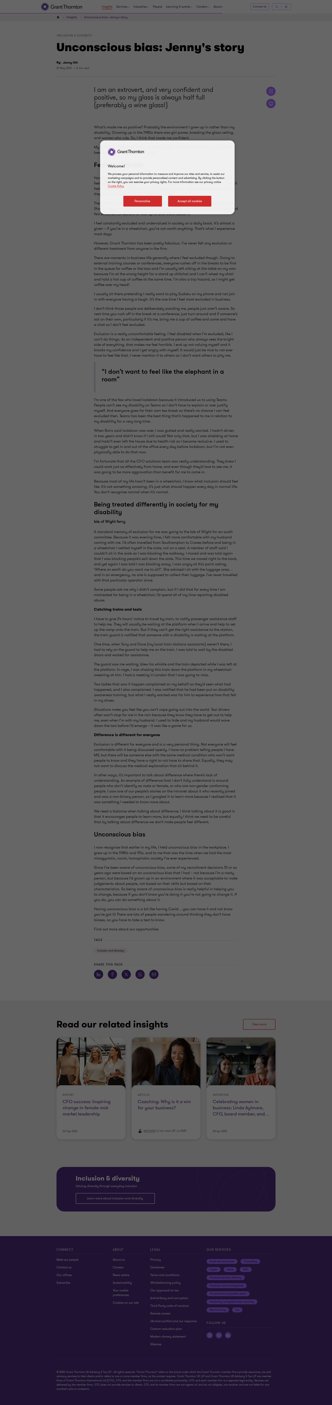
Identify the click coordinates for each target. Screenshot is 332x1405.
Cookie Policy (116, 186)
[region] (167, 177)
